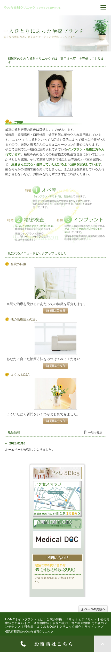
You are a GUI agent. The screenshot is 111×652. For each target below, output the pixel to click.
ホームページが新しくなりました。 (30, 449)
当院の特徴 (54, 619)
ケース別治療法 (38, 622)
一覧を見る (95, 432)
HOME (10, 619)
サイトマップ (94, 626)
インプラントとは (30, 619)
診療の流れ (60, 622)
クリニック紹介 (70, 626)
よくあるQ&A (46, 626)
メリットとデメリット (81, 619)
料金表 (29, 626)
